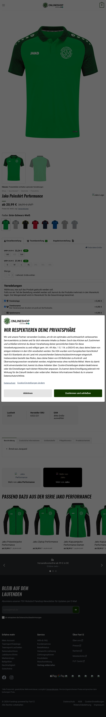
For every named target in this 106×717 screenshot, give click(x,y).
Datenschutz (9, 383)
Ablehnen (28, 393)
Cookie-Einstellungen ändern (31, 383)
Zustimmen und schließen (78, 393)
